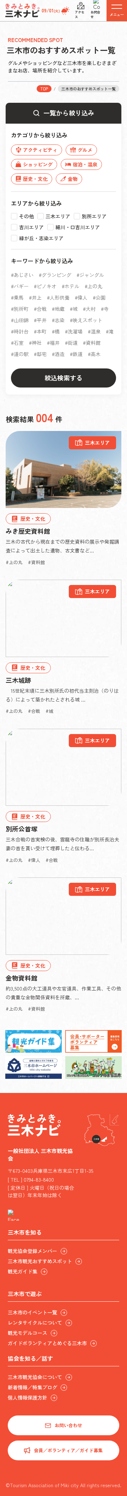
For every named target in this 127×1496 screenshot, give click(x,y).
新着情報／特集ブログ (32, 1387)
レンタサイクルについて (35, 1322)
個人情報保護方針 (27, 1397)
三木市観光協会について (35, 1376)
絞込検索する (63, 377)
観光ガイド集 (22, 1271)
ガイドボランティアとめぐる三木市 (47, 1343)
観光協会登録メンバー (32, 1250)
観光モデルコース (27, 1332)
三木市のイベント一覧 (32, 1312)
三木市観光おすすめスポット (40, 1261)
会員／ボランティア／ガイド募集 (68, 1450)
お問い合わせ (68, 1425)
